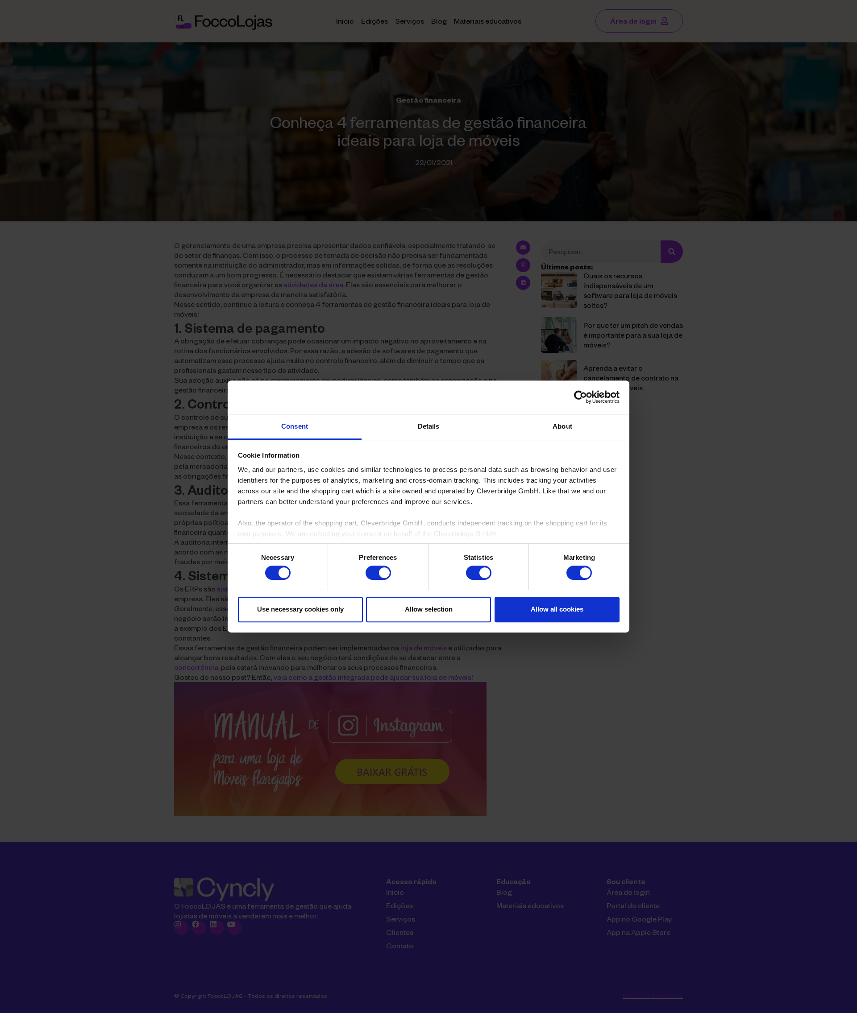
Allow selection (429, 609)
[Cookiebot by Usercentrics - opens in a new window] (580, 397)
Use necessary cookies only (300, 609)
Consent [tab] (294, 426)
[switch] (378, 573)
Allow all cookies (557, 609)
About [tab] (562, 426)
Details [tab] (429, 426)
